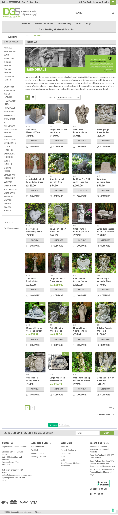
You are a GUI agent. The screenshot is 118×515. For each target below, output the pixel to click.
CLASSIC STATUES (8, 71)
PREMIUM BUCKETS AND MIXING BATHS (10, 139)
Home (27, 36)
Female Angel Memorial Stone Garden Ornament (105, 281)
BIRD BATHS (9, 58)
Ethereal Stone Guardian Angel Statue (80, 331)
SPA (51, 127)
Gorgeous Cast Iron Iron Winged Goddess (58, 132)
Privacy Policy (64, 23)
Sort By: (52, 97)
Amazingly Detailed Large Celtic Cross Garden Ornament (35, 182)
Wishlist (34, 450)
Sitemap (38, 512)
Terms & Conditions (44, 23)
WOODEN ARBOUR (8, 202)
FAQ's (88, 23)
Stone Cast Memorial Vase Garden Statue (33, 132)
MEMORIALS (9, 111)
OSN (28, 127)
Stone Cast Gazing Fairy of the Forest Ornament (81, 380)
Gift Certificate (85, 2)
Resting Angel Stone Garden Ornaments (103, 132)
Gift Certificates (37, 447)
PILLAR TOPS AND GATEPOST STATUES (10, 129)
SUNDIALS (8, 182)
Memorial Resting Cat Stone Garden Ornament (34, 331)
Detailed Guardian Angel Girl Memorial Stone (105, 331)
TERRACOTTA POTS (9, 121)
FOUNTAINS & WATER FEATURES (9, 93)
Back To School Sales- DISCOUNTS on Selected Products (99, 449)
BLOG (78, 23)
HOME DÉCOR (9, 108)
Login (95, 2)
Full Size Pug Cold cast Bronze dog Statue (81, 182)
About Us (26, 23)
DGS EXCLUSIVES (9, 85)
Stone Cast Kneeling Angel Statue (80, 132)
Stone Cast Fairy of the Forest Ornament (105, 380)
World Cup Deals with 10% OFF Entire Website (102, 456)
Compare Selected (105, 414)
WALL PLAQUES (10, 189)
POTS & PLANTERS (8, 148)
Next (111, 408)
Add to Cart (35, 141)
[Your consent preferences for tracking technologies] (113, 510)
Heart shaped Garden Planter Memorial (80, 281)
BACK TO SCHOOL (8, 209)
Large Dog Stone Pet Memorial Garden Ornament (58, 380)
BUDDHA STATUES (7, 64)
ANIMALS (8, 47)
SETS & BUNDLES (8, 162)
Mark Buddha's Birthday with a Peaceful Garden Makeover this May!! (102, 472)
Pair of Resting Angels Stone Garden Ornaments (58, 331)
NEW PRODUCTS (11, 115)
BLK (98, 176)
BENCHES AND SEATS (10, 53)
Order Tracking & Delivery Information (56, 29)
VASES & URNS (10, 185)
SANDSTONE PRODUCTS (9, 155)
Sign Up (105, 2)
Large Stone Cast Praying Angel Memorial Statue (57, 281)
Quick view (35, 122)
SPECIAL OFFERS (7, 169)
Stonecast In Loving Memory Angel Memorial (33, 380)
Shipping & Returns (38, 457)
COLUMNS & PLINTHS (9, 78)
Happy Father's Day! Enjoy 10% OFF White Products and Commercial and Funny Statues (102, 463)
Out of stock (82, 190)
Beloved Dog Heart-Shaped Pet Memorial (34, 231)
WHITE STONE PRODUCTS (9, 195)
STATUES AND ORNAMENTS (10, 176)
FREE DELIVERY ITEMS (10, 102)
